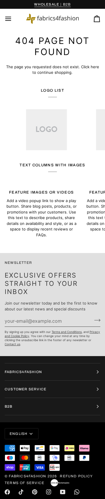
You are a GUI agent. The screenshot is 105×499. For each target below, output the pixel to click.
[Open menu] (13, 19)
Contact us (12, 344)
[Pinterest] (34, 492)
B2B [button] (9, 406)
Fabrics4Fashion (27, 476)
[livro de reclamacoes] (60, 483)
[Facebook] (7, 492)
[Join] (95, 320)
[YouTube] (62, 492)
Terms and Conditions (67, 332)
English (18, 434)
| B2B (52, 4)
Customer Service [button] (25, 389)
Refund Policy (76, 476)
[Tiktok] (21, 492)
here (95, 66)
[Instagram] (48, 492)
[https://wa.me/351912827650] (76, 492)
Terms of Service (24, 483)
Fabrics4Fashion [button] (23, 372)
